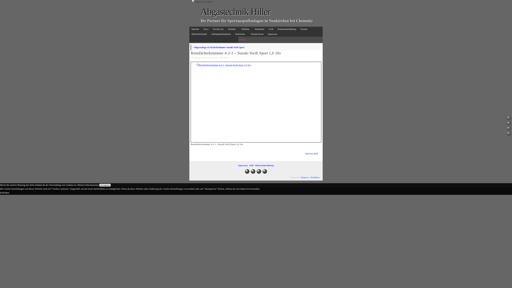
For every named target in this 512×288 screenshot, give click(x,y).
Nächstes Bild (311, 153)
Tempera (304, 177)
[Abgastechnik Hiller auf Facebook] (509, 118)
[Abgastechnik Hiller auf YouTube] (509, 133)
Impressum (243, 165)
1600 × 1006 (218, 57)
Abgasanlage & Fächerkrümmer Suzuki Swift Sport (218, 47)
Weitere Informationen (88, 185)
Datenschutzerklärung (264, 165)
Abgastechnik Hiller (236, 12)
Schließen (4, 192)
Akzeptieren (105, 185)
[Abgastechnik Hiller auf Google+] (509, 128)
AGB (251, 165)
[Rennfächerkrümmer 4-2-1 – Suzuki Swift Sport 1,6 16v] (256, 100)
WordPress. (315, 177)
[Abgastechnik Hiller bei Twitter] (509, 123)
